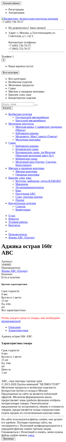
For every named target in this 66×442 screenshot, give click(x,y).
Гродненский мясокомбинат (32, 117)
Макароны (21, 184)
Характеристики (18, 330)
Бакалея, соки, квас (20, 177)
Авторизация (16, 12)
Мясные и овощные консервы (26, 168)
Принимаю (8, 438)
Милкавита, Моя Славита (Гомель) (36, 136)
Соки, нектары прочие (29, 196)
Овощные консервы (27, 174)
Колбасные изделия (20, 114)
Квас (18, 190)
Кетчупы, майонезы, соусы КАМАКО (38, 180)
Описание (14, 327)
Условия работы (18, 221)
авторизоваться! (11, 321)
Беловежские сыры (26, 149)
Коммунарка (22, 209)
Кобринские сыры (26, 158)
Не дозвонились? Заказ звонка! (27, 27)
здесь (31, 435)
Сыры (12, 142)
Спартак (20, 206)
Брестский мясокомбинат (30, 120)
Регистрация (16, 9)
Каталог (7, 108)
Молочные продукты (21, 123)
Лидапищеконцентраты (29, 187)
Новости (13, 218)
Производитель (17, 234)
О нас (11, 215)
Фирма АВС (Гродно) (21, 237)
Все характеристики (13, 310)
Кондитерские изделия (22, 203)
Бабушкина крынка (27, 133)
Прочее (19, 200)
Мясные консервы (26, 171)
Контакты (14, 225)
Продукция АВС (25, 193)
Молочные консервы (27, 139)
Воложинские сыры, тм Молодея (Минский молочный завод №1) (35, 154)
